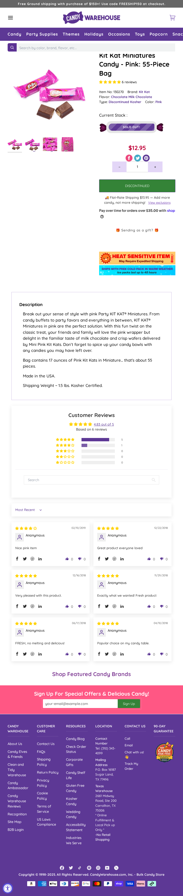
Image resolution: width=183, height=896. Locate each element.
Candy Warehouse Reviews (17, 800)
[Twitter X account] (116, 868)
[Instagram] (98, 868)
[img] (26, 528)
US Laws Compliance (46, 822)
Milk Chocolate (140, 97)
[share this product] (129, 157)
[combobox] (96, 48)
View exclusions (159, 202)
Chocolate (119, 97)
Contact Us (46, 743)
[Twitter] (71, 868)
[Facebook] (62, 868)
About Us (15, 743)
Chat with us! (134, 752)
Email (129, 745)
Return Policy (47, 772)
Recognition (17, 814)
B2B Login (16, 829)
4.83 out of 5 (104, 424)
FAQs (41, 751)
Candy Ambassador (18, 785)
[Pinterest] (89, 868)
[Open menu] (15, 18)
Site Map (14, 821)
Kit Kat (144, 92)
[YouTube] (107, 868)
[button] (14, 34)
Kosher (135, 102)
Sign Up (129, 704)
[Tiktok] (80, 868)
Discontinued (119, 102)
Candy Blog (75, 738)
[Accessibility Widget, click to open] (7, 888)
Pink (158, 102)
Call (127, 738)
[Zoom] (50, 93)
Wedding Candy (73, 814)
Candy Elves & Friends (17, 754)
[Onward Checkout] (164, 752)
